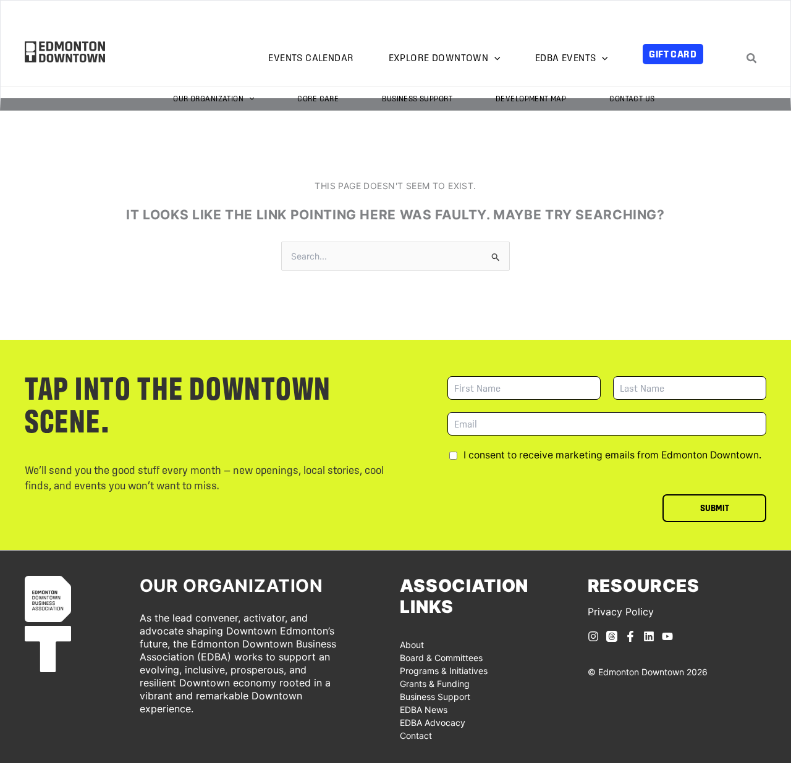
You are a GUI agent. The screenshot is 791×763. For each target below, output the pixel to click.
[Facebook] (630, 636)
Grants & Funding (435, 683)
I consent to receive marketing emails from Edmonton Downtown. (612, 455)
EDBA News (423, 709)
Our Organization (208, 99)
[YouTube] (667, 636)
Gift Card (672, 53)
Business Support (417, 99)
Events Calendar (310, 58)
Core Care (318, 99)
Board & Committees (441, 657)
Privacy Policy (621, 611)
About (412, 644)
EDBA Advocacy (432, 722)
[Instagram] (593, 636)
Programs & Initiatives (444, 670)
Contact (416, 735)
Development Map (531, 99)
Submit (714, 508)
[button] (494, 58)
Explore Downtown (439, 58)
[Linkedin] (648, 636)
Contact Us (631, 99)
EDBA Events (565, 58)
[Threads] (611, 636)
